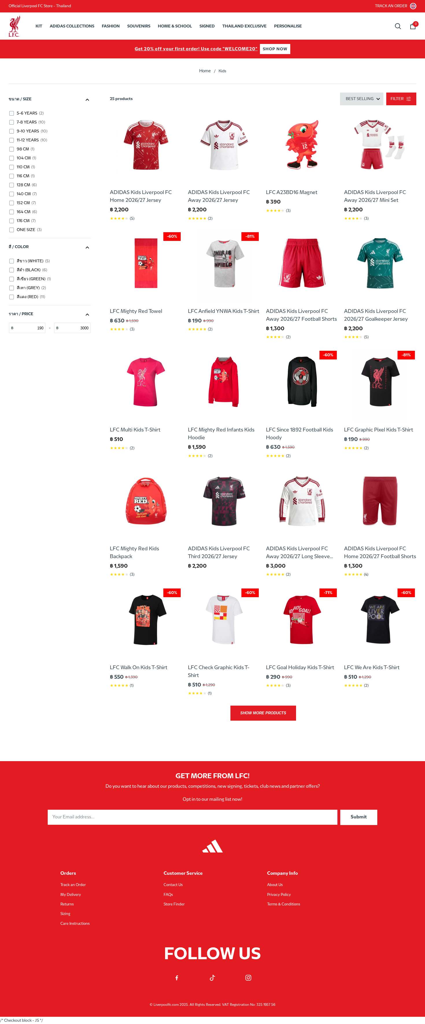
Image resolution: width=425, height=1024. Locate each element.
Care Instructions (75, 924)
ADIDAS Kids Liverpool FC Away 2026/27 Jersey (219, 196)
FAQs (168, 895)
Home (205, 71)
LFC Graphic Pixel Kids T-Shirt (378, 430)
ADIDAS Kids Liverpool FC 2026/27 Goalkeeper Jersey (376, 315)
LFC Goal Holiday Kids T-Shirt (300, 667)
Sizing (65, 914)
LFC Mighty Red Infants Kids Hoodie (221, 433)
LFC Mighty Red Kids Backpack (134, 552)
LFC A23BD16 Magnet (291, 192)
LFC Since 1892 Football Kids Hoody (299, 433)
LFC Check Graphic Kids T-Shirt (219, 671)
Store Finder (174, 904)
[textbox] (29, 328)
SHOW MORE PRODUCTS (263, 713)
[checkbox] (51, 113)
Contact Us (173, 885)
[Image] (212, 843)
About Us (275, 885)
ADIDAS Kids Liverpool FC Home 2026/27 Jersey (141, 196)
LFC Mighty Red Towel (136, 311)
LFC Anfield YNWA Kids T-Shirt (223, 311)
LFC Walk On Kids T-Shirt (138, 667)
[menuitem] (39, 26)
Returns (67, 904)
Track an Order (391, 6)
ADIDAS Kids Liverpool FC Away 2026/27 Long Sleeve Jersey (298, 553)
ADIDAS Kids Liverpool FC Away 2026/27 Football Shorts (301, 315)
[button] (412, 26)
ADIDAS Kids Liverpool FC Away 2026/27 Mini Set (375, 196)
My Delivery (70, 895)
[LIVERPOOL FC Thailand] (16, 26)
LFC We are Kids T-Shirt (372, 667)
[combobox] (397, 26)
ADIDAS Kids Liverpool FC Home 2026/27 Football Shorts (380, 552)
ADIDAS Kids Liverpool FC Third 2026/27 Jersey (219, 552)
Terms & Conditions (283, 904)
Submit (359, 817)
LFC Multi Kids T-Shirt (135, 430)
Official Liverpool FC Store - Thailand (40, 6)
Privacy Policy (279, 895)
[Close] (407, 36)
